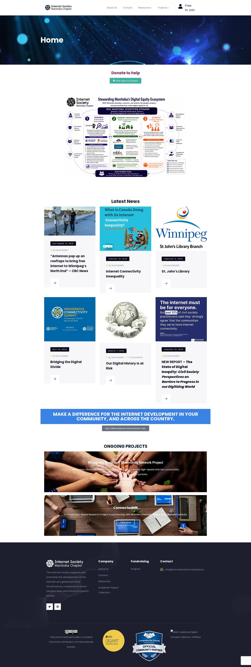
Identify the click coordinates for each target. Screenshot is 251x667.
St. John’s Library (176, 271)
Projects (162, 7)
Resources (144, 7)
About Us (112, 7)
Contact (127, 7)
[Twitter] (49, 606)
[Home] (58, 7)
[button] (125, 81)
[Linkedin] (57, 606)
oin (192, 10)
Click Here (125, 522)
